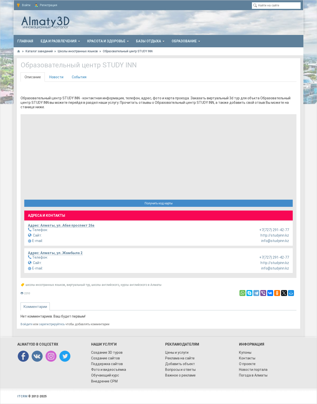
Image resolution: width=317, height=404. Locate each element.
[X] (284, 293)
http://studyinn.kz (161, 235)
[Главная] (19, 51)
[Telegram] (256, 293)
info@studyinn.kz (160, 241)
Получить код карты (159, 203)
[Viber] (263, 293)
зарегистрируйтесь (52, 324)
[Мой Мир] (291, 293)
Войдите (26, 324)
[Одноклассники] (277, 293)
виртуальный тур (78, 285)
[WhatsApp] (242, 293)
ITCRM (22, 396)
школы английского (105, 285)
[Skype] (249, 293)
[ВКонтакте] (270, 293)
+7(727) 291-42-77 (160, 230)
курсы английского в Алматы (141, 285)
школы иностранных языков (45, 285)
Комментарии (35, 306)
